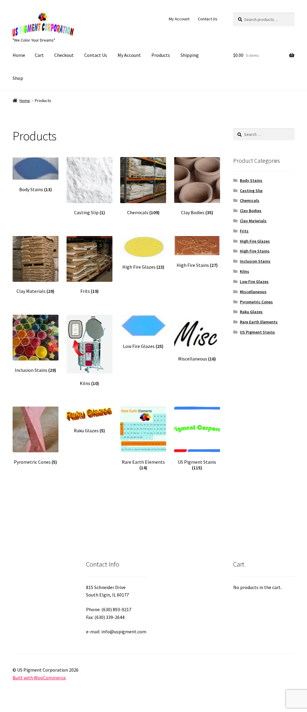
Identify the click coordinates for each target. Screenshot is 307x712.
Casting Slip (251, 190)
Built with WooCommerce (39, 678)
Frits (244, 231)
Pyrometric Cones (256, 302)
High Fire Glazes (255, 241)
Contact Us (207, 19)
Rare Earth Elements (259, 322)
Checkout (64, 55)
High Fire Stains (255, 251)
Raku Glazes (251, 311)
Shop (18, 78)
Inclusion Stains (255, 261)
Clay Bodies (250, 210)
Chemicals (249, 200)
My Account (179, 19)
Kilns (244, 271)
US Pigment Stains (257, 332)
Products (160, 55)
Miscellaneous (253, 291)
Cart (39, 55)
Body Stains (251, 180)
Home (19, 55)
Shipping (189, 55)
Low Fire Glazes (254, 281)
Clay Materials (253, 220)
